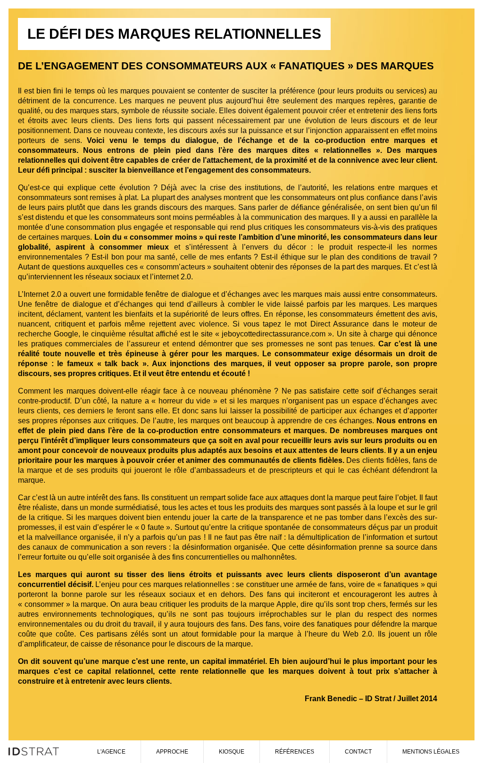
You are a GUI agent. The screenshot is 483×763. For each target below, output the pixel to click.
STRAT (37, 751)
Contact (358, 751)
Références (294, 751)
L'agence (111, 751)
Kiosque (231, 751)
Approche (172, 751)
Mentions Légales (430, 751)
